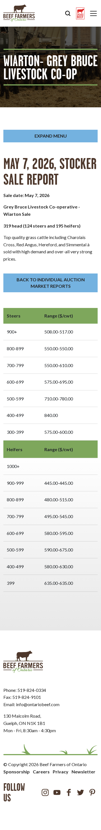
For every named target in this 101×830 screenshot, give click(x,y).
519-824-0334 (31, 690)
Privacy (60, 771)
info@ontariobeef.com (37, 704)
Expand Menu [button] (51, 135)
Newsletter (83, 771)
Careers (41, 771)
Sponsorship (16, 771)
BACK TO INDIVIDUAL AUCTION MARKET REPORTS (51, 282)
